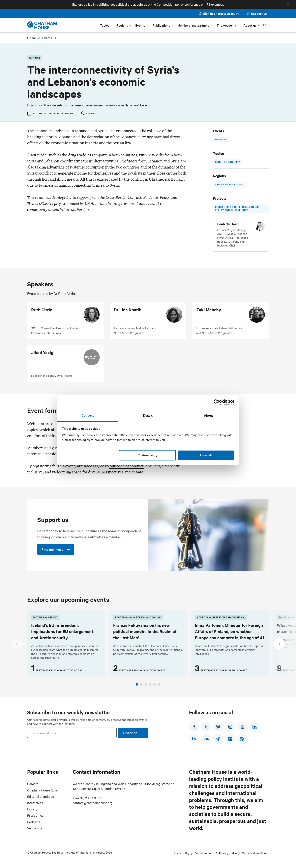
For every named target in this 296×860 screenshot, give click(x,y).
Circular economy (227, 161)
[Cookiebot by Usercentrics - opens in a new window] (216, 402)
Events (47, 37)
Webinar (220, 139)
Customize (145, 455)
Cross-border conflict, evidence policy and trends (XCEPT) (237, 208)
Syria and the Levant (229, 184)
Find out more (52, 549)
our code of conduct (126, 466)
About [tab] (208, 415)
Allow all (206, 455)
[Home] (42, 25)
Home (31, 37)
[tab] (137, 684)
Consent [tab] (88, 415)
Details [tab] (148, 415)
